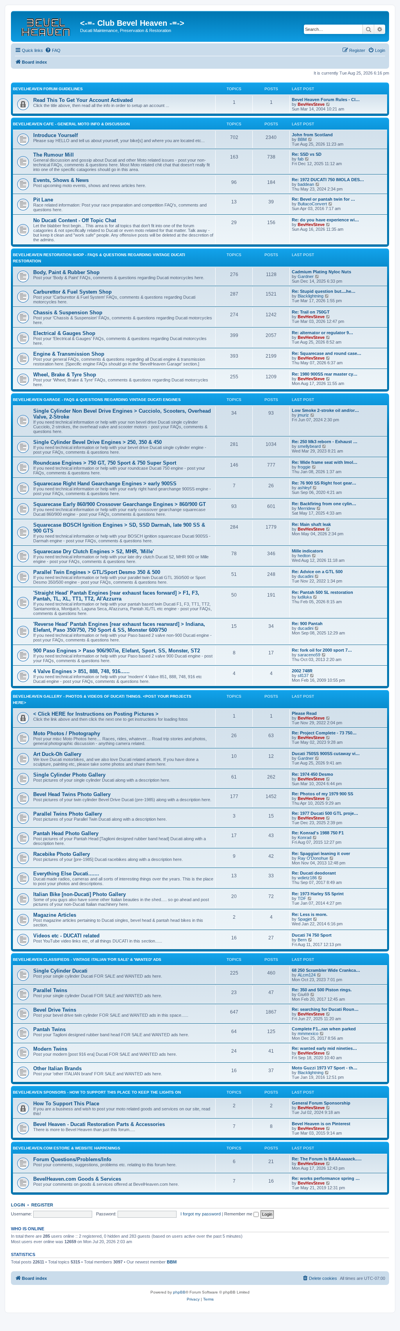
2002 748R (302, 670)
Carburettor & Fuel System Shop (72, 292)
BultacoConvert (312, 203)
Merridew (306, 508)
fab (301, 159)
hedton (304, 555)
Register (42, 1205)
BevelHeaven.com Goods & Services (77, 1179)
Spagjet (305, 919)
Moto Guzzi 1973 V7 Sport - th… (324, 1068)
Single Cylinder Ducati (60, 971)
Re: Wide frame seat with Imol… (324, 462)
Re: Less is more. (309, 914)
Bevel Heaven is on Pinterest (321, 1123)
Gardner (306, 276)
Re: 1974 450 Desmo (312, 774)
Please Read (304, 713)
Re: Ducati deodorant (314, 873)
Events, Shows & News (61, 180)
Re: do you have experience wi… (325, 219)
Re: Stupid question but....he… (323, 291)
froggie (304, 467)
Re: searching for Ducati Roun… (325, 1009)
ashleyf (304, 487)
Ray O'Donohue (313, 858)
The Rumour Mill (53, 155)
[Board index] (46, 25)
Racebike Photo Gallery (61, 854)
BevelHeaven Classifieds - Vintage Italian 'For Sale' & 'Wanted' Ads (87, 959)
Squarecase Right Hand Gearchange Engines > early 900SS (105, 483)
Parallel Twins (50, 990)
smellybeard (309, 446)
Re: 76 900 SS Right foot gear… (324, 483)
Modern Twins (50, 1049)
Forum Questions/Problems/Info (72, 1159)
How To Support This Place (66, 1103)
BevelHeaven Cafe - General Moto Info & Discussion (71, 124)
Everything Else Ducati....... (66, 874)
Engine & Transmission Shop (68, 354)
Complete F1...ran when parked (324, 1028)
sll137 (303, 675)
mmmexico (308, 1033)
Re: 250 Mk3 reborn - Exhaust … (324, 441)
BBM (302, 139)
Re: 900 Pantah (307, 623)
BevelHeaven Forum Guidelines (48, 89)
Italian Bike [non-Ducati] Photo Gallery (79, 894)
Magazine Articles (54, 915)
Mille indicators (307, 551)
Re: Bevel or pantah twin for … (323, 199)
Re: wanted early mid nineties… (324, 1048)
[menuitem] (53, 50)
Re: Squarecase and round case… (326, 353)
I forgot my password (200, 1214)
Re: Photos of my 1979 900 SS (322, 793)
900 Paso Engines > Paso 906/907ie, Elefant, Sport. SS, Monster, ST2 (116, 651)
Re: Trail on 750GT (311, 312)
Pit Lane (43, 200)
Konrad (304, 837)
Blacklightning (310, 296)
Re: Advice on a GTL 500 (317, 571)
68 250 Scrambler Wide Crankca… (326, 970)
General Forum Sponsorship (321, 1103)
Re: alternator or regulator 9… (322, 332)
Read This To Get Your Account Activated (83, 100)
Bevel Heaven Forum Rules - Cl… (326, 99)
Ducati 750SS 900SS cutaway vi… (326, 753)
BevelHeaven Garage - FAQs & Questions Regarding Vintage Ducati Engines (97, 399)
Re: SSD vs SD (306, 154)
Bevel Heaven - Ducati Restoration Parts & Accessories (99, 1124)
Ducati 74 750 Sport (312, 935)
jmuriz (303, 415)
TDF (302, 898)
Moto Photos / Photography (66, 733)
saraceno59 (309, 654)
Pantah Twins (49, 1029)
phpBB (179, 1292)
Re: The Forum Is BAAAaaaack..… (327, 1158)
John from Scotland (312, 134)
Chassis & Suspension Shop (67, 312)
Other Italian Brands (57, 1068)
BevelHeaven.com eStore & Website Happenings (66, 1148)
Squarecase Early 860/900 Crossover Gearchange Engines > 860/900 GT (119, 504)
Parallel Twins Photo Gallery (67, 814)
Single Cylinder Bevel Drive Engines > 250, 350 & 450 (97, 442)
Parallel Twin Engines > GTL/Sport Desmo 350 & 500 (96, 572)
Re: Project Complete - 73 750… (324, 733)
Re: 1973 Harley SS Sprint (318, 893)
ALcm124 (307, 975)
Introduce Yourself (55, 135)
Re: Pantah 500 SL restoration (322, 592)
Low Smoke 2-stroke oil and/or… (325, 410)
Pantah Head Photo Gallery (65, 833)
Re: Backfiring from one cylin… (324, 503)
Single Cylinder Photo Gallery (69, 775)
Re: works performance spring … (326, 1178)
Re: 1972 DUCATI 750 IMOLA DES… (328, 179)
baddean (306, 184)
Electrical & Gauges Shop (64, 333)
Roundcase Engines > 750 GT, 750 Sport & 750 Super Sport (104, 463)
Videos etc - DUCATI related (66, 936)
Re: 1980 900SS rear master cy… (324, 374)
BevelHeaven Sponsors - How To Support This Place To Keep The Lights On (97, 1092)
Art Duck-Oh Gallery (57, 754)
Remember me (239, 1214)
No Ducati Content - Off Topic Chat (74, 220)
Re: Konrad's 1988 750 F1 (318, 832)
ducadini (305, 576)
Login (18, 1205)
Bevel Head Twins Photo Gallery (72, 794)
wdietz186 (307, 877)
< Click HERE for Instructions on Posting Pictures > (96, 714)
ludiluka (305, 597)
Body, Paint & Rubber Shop (66, 272)
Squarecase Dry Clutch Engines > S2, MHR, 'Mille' (93, 551)
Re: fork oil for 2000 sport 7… (322, 650)
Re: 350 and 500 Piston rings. (322, 989)
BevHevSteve (311, 104)
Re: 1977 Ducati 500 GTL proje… (325, 813)
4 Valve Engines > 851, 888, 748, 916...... (81, 671)
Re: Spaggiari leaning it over (321, 853)
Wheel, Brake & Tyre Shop (64, 375)
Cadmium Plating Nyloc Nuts (321, 271)
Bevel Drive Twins (54, 1010)
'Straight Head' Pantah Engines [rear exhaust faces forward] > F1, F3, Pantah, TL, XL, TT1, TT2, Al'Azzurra (116, 596)
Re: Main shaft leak (311, 524)
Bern (302, 939)
